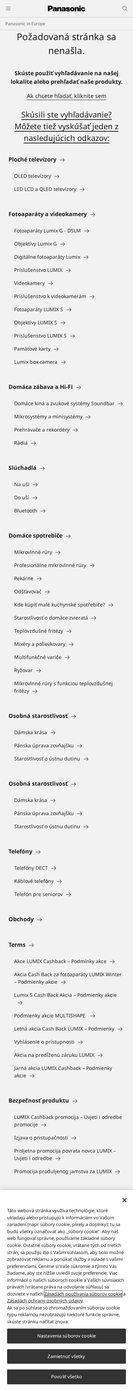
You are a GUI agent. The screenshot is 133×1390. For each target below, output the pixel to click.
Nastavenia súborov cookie (66, 1336)
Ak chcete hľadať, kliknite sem (66, 96)
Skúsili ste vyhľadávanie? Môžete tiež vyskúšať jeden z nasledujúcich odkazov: (66, 126)
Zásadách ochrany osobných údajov (45, 1300)
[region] (66, 1290)
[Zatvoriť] (124, 1200)
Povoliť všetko (66, 1376)
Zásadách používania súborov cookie (83, 1294)
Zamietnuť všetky (66, 1356)
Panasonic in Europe (25, 24)
